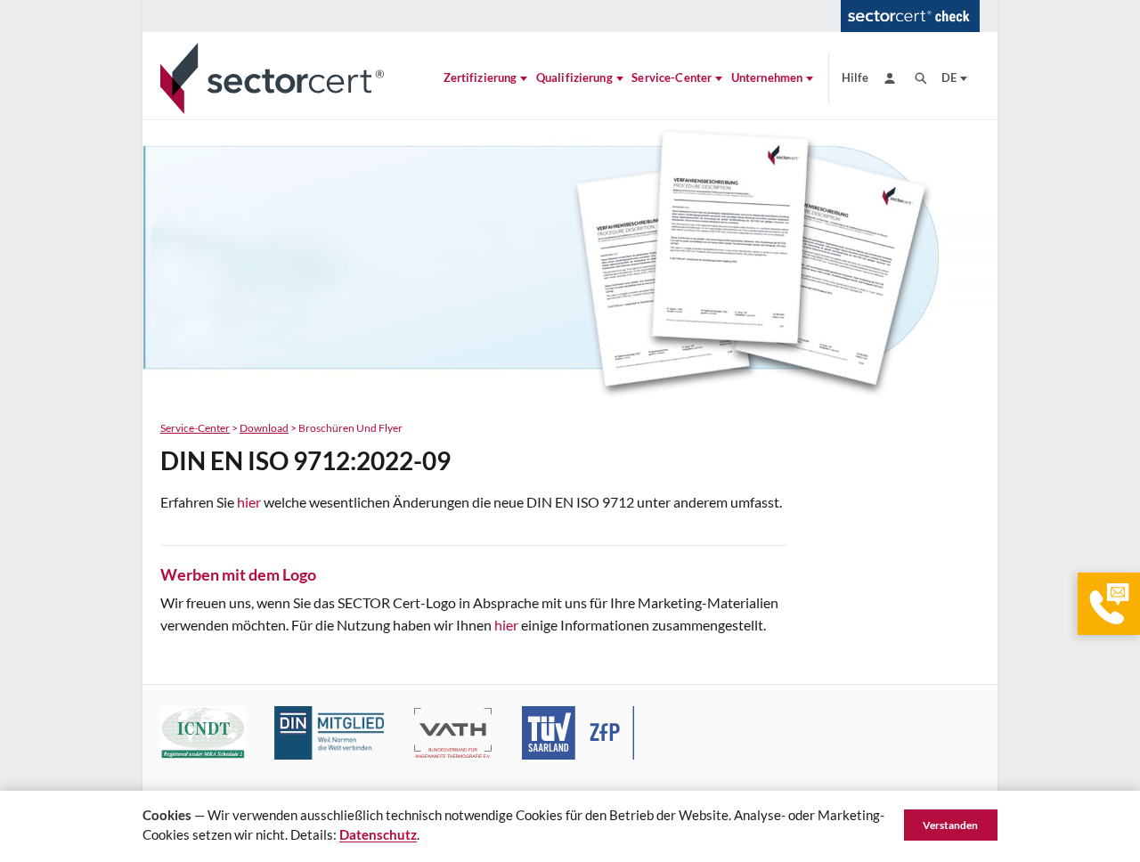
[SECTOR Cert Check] (910, 16)
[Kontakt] (1109, 604)
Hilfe (855, 77)
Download (264, 428)
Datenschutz (378, 834)
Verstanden (950, 825)
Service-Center (195, 428)
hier (249, 501)
